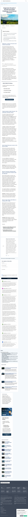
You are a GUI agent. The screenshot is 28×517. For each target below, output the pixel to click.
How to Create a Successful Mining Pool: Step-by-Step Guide (8, 458)
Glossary (2, 511)
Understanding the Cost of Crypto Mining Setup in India (8, 465)
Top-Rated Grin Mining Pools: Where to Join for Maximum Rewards (6, 499)
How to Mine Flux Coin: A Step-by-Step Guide (6, 500)
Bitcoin (12, 116)
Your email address (4, 265)
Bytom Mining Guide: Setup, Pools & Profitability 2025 (20, 503)
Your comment (3, 269)
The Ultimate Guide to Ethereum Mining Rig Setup (8, 476)
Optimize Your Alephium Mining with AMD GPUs (6, 497)
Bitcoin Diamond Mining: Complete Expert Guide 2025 (20, 501)
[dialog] (22, 513)
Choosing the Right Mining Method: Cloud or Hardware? (8, 454)
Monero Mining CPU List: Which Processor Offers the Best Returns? (8, 472)
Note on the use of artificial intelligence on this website (8, 258)
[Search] (26, 1)
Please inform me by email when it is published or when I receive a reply (10, 275)
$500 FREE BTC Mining (7, 83)
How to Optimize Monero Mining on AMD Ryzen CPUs (8, 442)
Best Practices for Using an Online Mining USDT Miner (6, 504)
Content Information (3, 510)
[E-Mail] (8, 255)
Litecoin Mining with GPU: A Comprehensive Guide (8, 446)
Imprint (2, 507)
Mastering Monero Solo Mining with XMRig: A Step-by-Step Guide (8, 450)
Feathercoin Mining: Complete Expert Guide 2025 (20, 497)
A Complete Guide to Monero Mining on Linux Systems (6, 502)
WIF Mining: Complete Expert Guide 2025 (19, 498)
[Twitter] (6, 255)
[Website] (7, 255)
